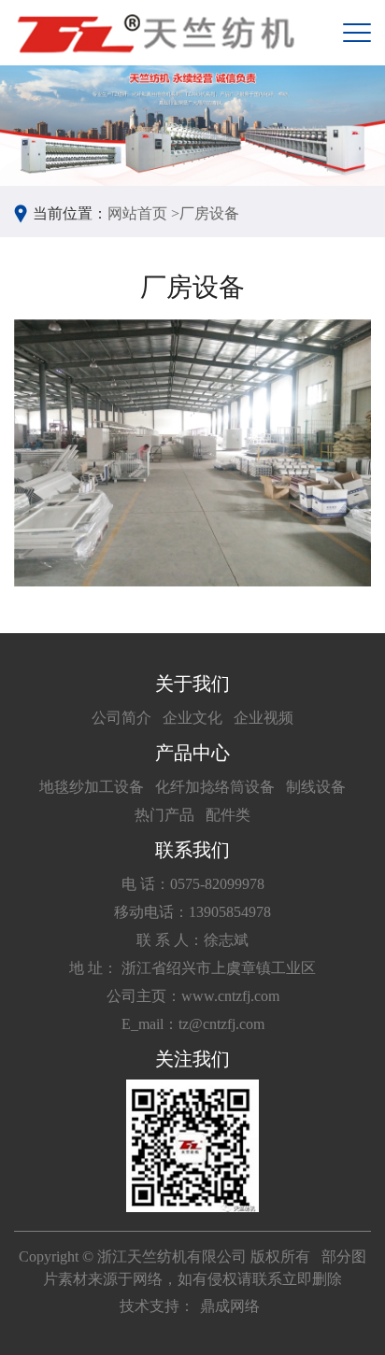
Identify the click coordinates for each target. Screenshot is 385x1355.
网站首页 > (143, 213)
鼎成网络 (230, 1306)
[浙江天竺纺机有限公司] (154, 32)
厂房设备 (209, 213)
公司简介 (121, 718)
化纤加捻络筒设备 (215, 787)
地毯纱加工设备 (91, 787)
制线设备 (316, 787)
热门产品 (164, 815)
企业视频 (263, 718)
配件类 (228, 815)
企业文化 (192, 718)
